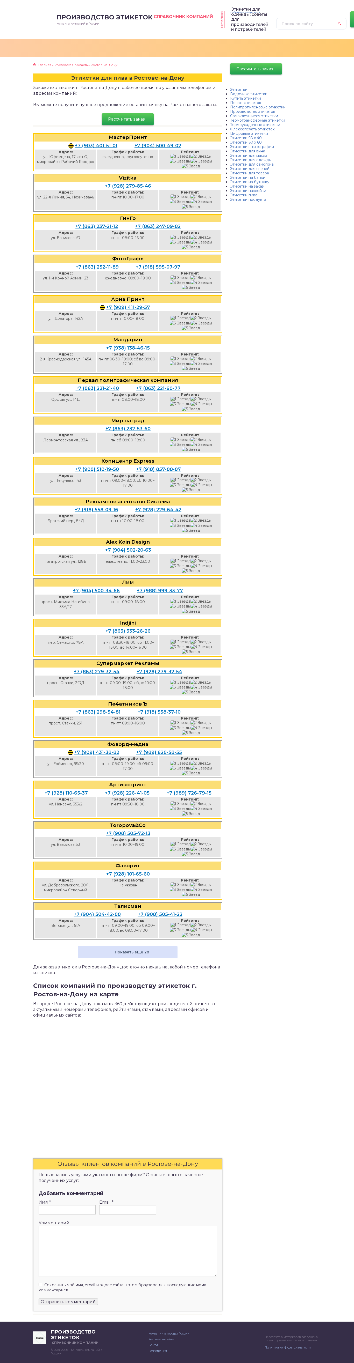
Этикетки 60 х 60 (246, 142)
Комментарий (54, 1222)
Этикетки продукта (248, 199)
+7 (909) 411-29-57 (128, 307)
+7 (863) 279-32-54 (96, 672)
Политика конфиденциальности (288, 1347)
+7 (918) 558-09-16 (96, 510)
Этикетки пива (243, 195)
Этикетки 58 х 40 (246, 138)
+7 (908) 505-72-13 (128, 833)
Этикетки (238, 89)
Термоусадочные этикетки (255, 124)
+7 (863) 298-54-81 (98, 712)
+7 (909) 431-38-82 (96, 752)
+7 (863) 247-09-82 (158, 226)
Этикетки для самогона (252, 164)
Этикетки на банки (247, 177)
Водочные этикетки (248, 94)
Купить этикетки (245, 98)
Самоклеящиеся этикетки (254, 116)
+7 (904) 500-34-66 (96, 591)
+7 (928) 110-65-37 (66, 793)
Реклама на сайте (161, 1339)
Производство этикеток (252, 111)
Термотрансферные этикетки (257, 120)
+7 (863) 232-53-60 (128, 429)
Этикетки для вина (247, 151)
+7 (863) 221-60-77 (158, 388)
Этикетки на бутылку (249, 182)
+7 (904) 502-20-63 (128, 550)
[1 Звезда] (180, 156)
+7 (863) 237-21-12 (96, 226)
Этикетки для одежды (251, 160)
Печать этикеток (245, 102)
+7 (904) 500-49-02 (157, 146)
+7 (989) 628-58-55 (159, 752)
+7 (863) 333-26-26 (128, 631)
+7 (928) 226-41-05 (127, 793)
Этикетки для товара (249, 173)
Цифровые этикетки (249, 133)
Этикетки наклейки (248, 190)
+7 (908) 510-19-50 (97, 469)
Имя (45, 1202)
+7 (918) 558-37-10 (159, 712)
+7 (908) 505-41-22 (160, 914)
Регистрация (157, 1351)
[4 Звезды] (201, 161)
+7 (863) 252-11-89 (97, 267)
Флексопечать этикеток (252, 129)
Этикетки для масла (248, 155)
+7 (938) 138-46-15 (128, 348)
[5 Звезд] (191, 166)
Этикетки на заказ (247, 186)
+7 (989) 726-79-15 (189, 793)
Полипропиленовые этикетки (258, 107)
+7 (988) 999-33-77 (160, 591)
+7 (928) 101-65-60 (128, 874)
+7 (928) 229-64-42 (158, 510)
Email (106, 1202)
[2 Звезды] (200, 156)
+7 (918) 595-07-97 (158, 267)
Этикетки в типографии (252, 146)
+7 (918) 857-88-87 (158, 469)
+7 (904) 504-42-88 (97, 914)
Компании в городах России (168, 1333)
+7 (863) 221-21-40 (97, 388)
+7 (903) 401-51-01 (96, 146)
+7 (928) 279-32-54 (159, 672)
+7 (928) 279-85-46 (128, 186)
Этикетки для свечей (250, 168)
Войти (153, 1345)
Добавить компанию (245, 12)
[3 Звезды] (180, 161)
